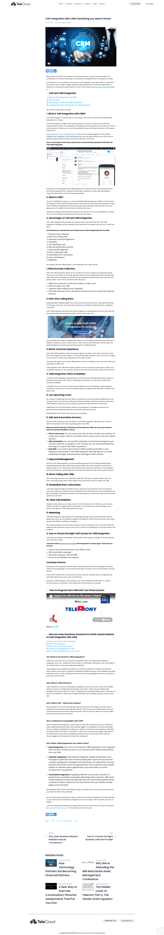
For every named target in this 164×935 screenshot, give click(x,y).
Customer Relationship (64, 821)
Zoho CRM (55, 627)
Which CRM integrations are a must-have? (64, 651)
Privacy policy (87, 933)
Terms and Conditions (98, 933)
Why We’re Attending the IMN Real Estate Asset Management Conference (98, 871)
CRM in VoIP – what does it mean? (60, 646)
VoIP (48, 23)
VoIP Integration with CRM (100, 87)
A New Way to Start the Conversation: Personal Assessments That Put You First (61, 895)
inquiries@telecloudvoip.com (58, 808)
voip (76, 821)
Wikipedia (66, 201)
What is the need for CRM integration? (62, 641)
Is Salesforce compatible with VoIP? (61, 649)
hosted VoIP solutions (68, 544)
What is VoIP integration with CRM (62, 97)
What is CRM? (54, 100)
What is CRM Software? (57, 644)
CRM (51, 23)
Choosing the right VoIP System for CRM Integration (70, 105)
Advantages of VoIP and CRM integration (65, 102)
